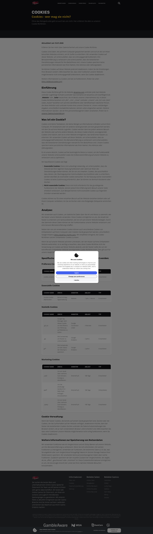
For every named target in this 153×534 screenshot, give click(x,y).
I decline (76, 280)
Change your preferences (76, 276)
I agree (76, 273)
